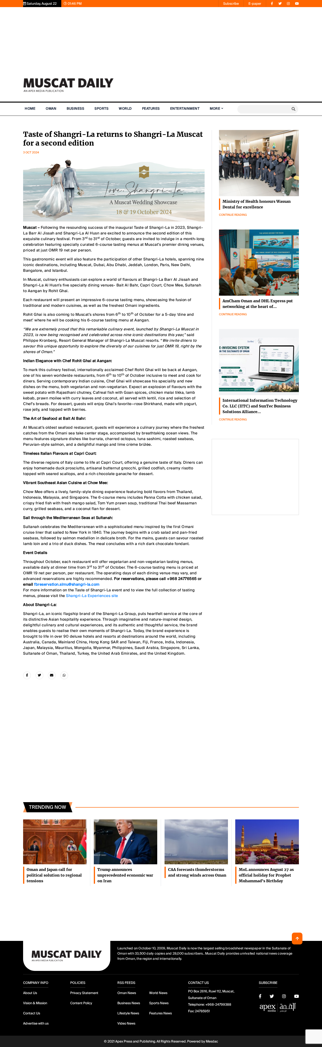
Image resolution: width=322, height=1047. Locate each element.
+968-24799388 (218, 1004)
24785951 (202, 1011)
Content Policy (81, 1003)
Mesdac (212, 1041)
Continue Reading (233, 215)
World (125, 108)
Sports (101, 108)
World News (158, 993)
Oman (51, 108)
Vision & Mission (35, 1003)
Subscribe (231, 3)
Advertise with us (36, 1023)
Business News (128, 1003)
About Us (30, 993)
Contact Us (31, 1013)
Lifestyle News (128, 1013)
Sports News (159, 1003)
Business (75, 108)
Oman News (126, 993)
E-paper (254, 3)
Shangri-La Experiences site (92, 595)
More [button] (215, 108)
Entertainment (185, 108)
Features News (160, 1013)
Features (151, 108)
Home (30, 108)
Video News (126, 1023)
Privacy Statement (84, 993)
